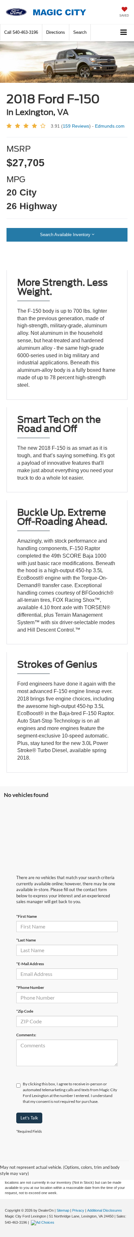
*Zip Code (24, 1011)
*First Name (26, 916)
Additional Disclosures (104, 1210)
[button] (21, 32)
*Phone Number (30, 987)
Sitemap (63, 1210)
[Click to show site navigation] (124, 32)
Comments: (26, 1034)
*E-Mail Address (30, 963)
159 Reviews (76, 126)
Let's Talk (29, 1117)
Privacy (78, 1210)
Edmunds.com (110, 126)
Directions (55, 32)
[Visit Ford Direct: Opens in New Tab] (43, 1222)
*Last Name (26, 940)
